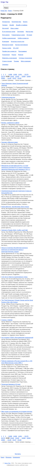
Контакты (18, 454)
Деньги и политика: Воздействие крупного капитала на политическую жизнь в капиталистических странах (14, 249)
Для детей (5, 28)
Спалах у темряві (6, 320)
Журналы (9, 457)
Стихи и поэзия (7, 61)
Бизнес (25, 21)
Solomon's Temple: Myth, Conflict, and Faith (14, 230)
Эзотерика (20, 31)
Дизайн (11, 25)
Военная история (7, 44)
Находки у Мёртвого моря (9, 142)
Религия (20, 54)
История (29, 35)
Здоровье (5, 64)
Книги (2, 457)
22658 (23, 76)
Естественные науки (8, 31)
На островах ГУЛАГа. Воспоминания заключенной (17, 337)
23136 (9, 78)
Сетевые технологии (25, 58)
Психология (6, 54)
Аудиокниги (16, 457)
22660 (3, 78)
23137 (14, 78)
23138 (19, 78)
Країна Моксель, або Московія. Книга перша (15, 206)
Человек (4, 25)
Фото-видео (6, 35)
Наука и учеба (6, 48)
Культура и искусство (17, 41)
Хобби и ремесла (23, 38)
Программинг (22, 51)
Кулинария (5, 41)
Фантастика (29, 31)
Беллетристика (16, 21)
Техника (16, 61)
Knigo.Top (4, 2)
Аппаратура (6, 21)
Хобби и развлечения (9, 38)
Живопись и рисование (9, 58)
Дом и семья (14, 28)
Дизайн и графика (21, 25)
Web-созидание (26, 61)
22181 (12, 76)
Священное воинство (8, 97)
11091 (20, 74)
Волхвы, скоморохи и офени (10, 122)
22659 (28, 76)
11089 (10, 74)
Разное (14, 54)
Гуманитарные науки (18, 35)
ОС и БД (15, 48)
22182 (17, 76)
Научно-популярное (21, 44)
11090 (15, 74)
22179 (3, 76)
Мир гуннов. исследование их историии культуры (16, 411)
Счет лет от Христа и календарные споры (14, 277)
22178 (26, 74)
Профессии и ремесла (9, 51)
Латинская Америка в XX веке (10, 384)
